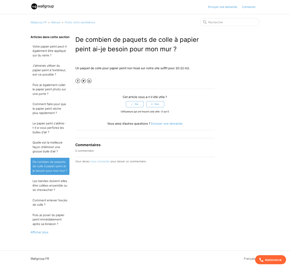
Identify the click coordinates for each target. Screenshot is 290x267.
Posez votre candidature (80, 22)
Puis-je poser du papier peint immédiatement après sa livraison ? (48, 219)
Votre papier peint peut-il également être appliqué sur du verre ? (49, 51)
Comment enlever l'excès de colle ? (50, 202)
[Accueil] (42, 9)
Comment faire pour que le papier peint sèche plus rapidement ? (49, 108)
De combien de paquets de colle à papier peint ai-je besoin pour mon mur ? (50, 166)
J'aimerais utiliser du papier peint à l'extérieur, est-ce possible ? (49, 70)
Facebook (77, 80)
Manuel (55, 22)
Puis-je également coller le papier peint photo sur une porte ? (49, 89)
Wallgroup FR (39, 22)
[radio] (135, 104)
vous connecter (100, 161)
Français (250, 258)
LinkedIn (89, 80)
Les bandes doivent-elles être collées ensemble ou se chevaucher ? (50, 185)
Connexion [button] (248, 6)
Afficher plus (39, 232)
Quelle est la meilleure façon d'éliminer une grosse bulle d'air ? (48, 147)
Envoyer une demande (222, 6)
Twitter (83, 80)
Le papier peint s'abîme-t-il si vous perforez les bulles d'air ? (49, 127)
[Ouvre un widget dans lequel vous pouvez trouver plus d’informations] (270, 260)
